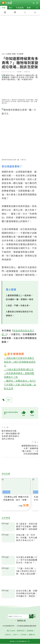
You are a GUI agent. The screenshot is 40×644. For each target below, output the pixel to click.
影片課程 (6, 492)
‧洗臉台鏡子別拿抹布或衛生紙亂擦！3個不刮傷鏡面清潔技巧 (20, 361)
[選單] (37, 3)
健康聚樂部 (21, 631)
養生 (11, 7)
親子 (20, 295)
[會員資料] (33, 3)
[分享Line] (15, 12)
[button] (37, 8)
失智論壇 (20, 7)
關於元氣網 (11, 631)
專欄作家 (32, 635)
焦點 (4, 7)
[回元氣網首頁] (8, 3)
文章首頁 (23, 635)
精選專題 (30, 631)
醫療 (29, 7)
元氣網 (8, 54)
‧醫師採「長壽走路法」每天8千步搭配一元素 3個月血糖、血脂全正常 (20, 384)
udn (3, 54)
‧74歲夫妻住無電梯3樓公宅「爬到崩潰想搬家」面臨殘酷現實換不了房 (19, 373)
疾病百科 (8, 635)
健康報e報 (21, 620)
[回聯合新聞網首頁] (3, 3)
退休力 (15, 635)
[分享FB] (5, 12)
